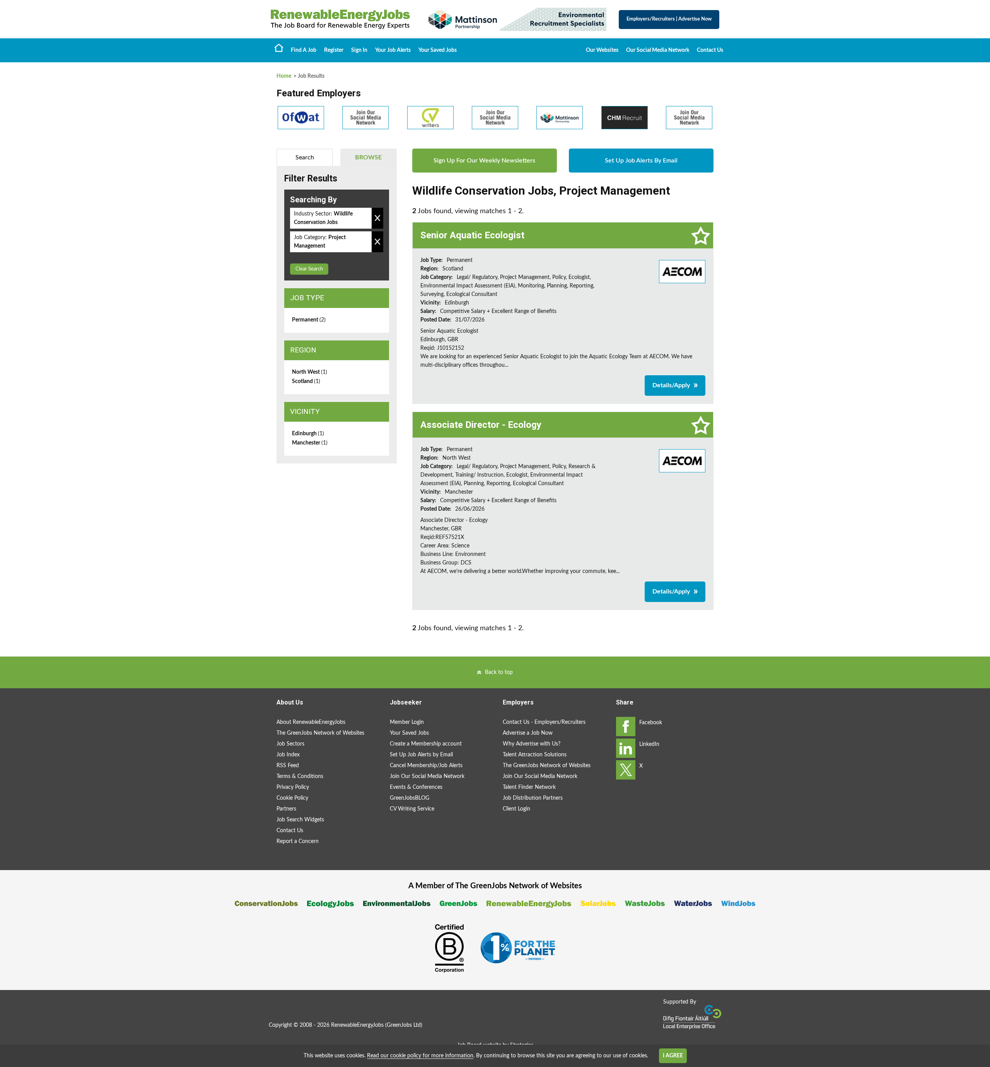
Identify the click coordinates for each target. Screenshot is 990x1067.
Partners (286, 809)
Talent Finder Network (529, 787)
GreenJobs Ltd (404, 1025)
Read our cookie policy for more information (420, 1055)
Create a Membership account (426, 744)
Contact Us (710, 50)
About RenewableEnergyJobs (311, 722)
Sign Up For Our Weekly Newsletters (484, 160)
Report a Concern (298, 841)
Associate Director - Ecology (480, 424)
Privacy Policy (293, 787)
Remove (377, 218)
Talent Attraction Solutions (535, 755)
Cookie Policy (292, 798)
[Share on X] (625, 770)
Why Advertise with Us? (531, 744)
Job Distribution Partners (533, 798)
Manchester (310, 443)
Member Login (407, 722)
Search (304, 157)
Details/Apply (671, 385)
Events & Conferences (416, 787)
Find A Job (303, 50)
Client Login (516, 809)
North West (309, 372)
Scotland (306, 381)
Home (279, 47)
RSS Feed (288, 765)
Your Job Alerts (393, 50)
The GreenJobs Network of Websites (320, 733)
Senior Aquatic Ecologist (472, 235)
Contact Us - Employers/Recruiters (544, 722)
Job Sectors (290, 744)
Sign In (359, 50)
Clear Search (309, 269)
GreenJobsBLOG (409, 798)
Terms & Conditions (300, 776)
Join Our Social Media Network (427, 776)
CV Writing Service (412, 809)
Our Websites (602, 50)
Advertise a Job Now (528, 733)
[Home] (340, 19)
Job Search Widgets (300, 819)
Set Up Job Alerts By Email (641, 160)
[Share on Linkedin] (625, 748)
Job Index (288, 755)
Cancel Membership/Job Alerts (426, 765)
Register (333, 50)
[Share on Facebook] (625, 726)
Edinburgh (308, 433)
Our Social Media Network (657, 50)
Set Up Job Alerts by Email (421, 755)
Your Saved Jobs (437, 50)
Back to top (499, 672)
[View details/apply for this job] (682, 271)
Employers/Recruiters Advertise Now (669, 19)
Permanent (309, 320)
